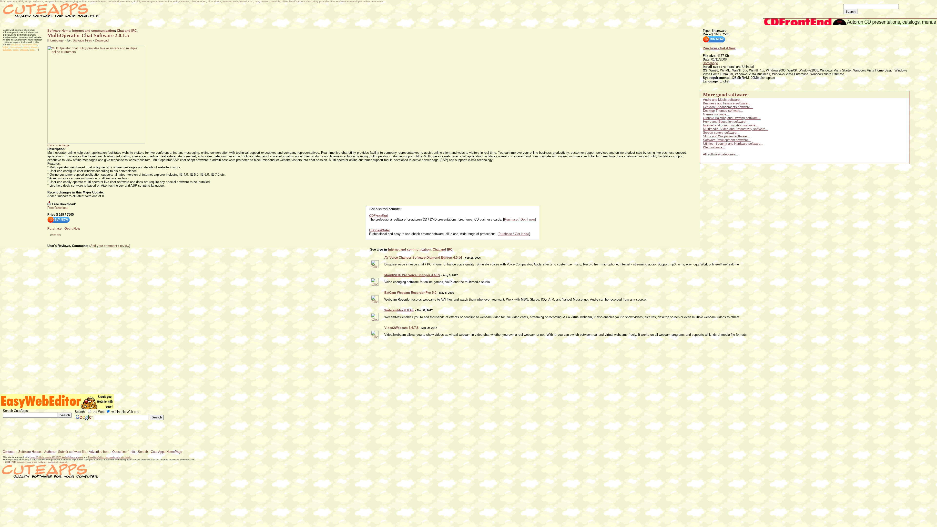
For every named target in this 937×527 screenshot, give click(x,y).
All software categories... (720, 154)
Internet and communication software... (730, 125)
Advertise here (99, 452)
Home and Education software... (725, 121)
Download (102, 40)
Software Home (58, 30)
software (7, 49)
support (34, 47)
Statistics (55, 234)
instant (25, 47)
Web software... (714, 147)
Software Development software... (727, 140)
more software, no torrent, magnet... (50, 462)
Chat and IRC (127, 30)
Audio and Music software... (723, 99)
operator (24, 49)
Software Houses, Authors (36, 452)
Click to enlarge (58, 145)
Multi (32, 49)
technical (15, 44)
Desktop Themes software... (723, 110)
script (16, 49)
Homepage (55, 40)
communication (29, 44)
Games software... (716, 114)
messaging (15, 47)
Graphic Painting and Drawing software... (732, 118)
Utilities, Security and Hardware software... (733, 143)
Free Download (57, 208)
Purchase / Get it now (519, 219)
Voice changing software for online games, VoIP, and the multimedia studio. (437, 282)
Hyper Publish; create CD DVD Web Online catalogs (56, 457)
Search (143, 452)
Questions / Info (123, 452)
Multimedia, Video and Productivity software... (735, 129)
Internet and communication (93, 30)
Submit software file (72, 452)
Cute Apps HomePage (166, 452)
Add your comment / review (109, 246)
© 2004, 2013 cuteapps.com (17, 462)
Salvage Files (82, 40)
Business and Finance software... (726, 103)
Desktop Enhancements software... (728, 107)
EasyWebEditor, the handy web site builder (110, 457)
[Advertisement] (89, 27)
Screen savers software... (721, 132)
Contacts (9, 452)
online (6, 47)
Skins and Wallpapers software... (726, 136)
